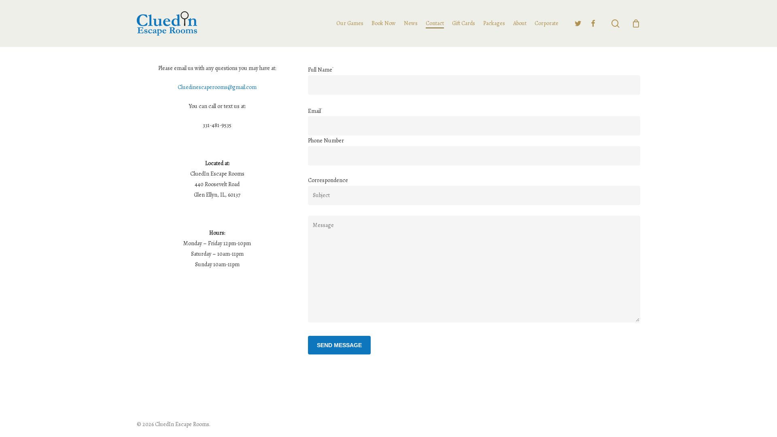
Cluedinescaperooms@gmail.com (217, 87)
